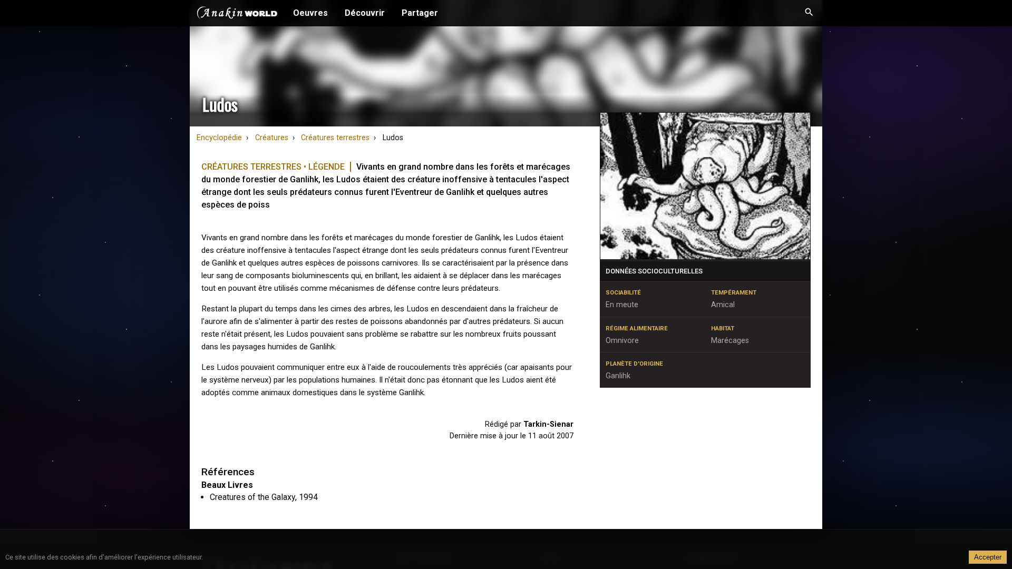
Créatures (271, 137)
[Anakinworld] (237, 14)
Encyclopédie (219, 137)
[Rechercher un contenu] (809, 13)
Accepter (987, 557)
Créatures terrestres (335, 137)
